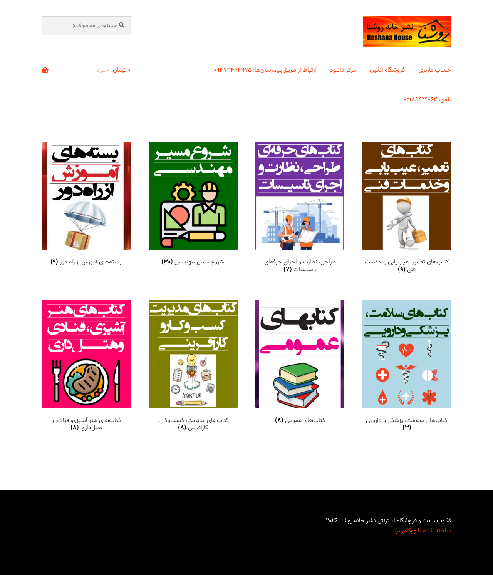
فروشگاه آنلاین (387, 70)
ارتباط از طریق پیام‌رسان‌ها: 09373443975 (265, 70)
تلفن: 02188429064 (427, 100)
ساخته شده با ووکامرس (422, 531)
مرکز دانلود (343, 70)
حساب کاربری (435, 70)
